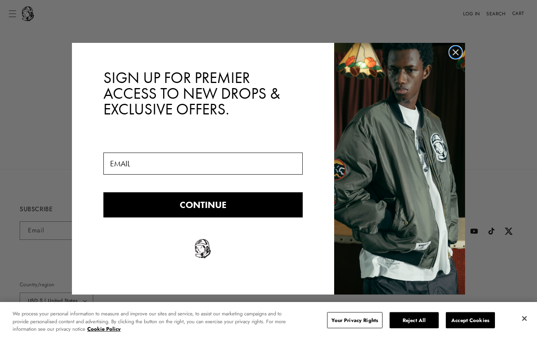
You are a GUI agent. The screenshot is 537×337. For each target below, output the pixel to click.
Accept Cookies (470, 320)
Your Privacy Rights (354, 320)
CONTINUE (203, 205)
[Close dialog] (455, 52)
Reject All (414, 320)
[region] (268, 319)
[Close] (524, 318)
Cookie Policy (104, 329)
